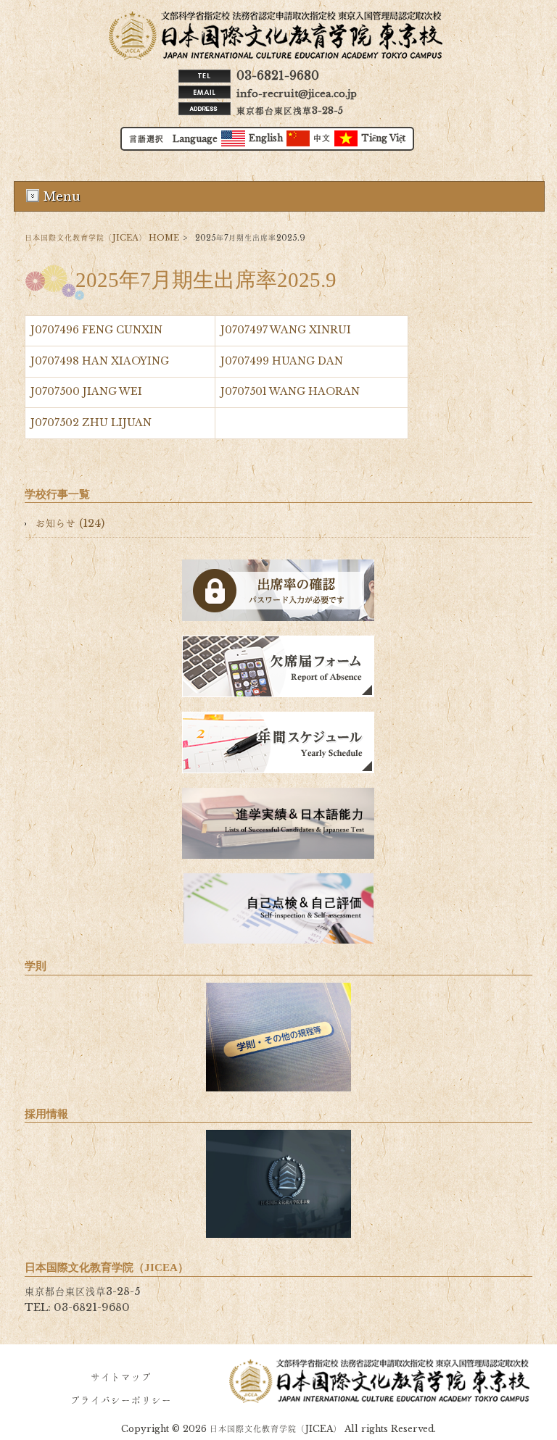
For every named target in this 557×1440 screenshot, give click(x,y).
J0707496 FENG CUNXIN (96, 330)
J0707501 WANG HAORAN (290, 392)
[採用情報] (278, 1184)
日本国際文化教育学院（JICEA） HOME (102, 238)
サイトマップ (121, 1377)
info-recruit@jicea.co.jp (296, 94)
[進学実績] (278, 823)
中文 (322, 138)
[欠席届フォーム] (278, 666)
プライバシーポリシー (121, 1400)
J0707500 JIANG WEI (86, 392)
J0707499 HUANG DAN (281, 361)
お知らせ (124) (70, 523)
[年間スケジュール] (278, 742)
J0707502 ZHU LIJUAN (91, 423)
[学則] (278, 1037)
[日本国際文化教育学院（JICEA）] (275, 56)
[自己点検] (278, 908)
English (266, 138)
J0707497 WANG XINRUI (285, 330)
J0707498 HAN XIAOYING (99, 361)
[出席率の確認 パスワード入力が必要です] (278, 590)
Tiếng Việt (383, 138)
